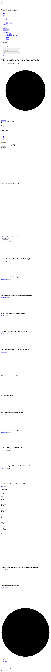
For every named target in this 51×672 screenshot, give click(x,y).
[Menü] (2, 2)
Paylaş (6, 238)
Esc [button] (15, 670)
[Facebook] (4, 664)
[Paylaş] (3, 139)
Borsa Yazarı (3, 120)
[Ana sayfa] (4, 13)
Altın (2, 486)
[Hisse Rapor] (10, 8)
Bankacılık (3, 414)
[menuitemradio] (11, 49)
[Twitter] (4, 665)
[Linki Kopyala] (14, 145)
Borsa (2, 261)
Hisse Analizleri (4, 279)
